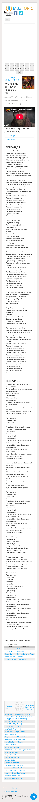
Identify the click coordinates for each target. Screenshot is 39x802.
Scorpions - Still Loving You (13, 778)
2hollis (19, 649)
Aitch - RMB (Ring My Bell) (13, 724)
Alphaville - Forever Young (13, 776)
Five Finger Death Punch (11, 78)
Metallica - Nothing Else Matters (15, 773)
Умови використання (10, 791)
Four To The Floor (10, 657)
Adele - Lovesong (10, 734)
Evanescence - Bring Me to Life (15, 732)
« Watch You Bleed (8, 707)
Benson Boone (21, 659)
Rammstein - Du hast (11, 752)
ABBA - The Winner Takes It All (15, 739)
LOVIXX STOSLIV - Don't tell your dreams (18, 750)
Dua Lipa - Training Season (13, 721)
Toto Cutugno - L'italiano (12, 757)
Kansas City (8, 654)
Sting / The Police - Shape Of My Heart (17, 737)
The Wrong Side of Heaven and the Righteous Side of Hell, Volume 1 (18, 100)
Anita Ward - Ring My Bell (13, 729)
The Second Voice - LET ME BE (15, 768)
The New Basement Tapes (25, 654)
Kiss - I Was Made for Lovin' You (15, 770)
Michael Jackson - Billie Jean (14, 742)
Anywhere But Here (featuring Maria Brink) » (29, 707)
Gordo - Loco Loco (10, 744)
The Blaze (20, 651)
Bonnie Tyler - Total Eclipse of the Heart (17, 714)
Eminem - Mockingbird (12, 763)
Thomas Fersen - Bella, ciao (14, 765)
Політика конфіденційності (12, 788)
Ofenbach (20, 657)
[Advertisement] (19, 44)
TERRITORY (9, 651)
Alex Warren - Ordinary (12, 747)
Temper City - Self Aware (12, 755)
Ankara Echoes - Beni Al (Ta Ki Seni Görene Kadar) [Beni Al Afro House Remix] (19, 718)
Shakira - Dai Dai (10, 760)
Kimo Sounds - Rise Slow (13, 726)
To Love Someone (10, 659)
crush (6, 649)
